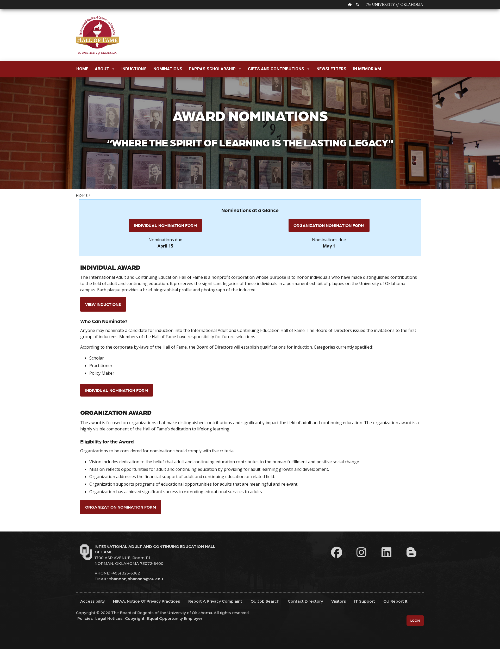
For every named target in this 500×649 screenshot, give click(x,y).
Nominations (167, 68)
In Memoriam (367, 68)
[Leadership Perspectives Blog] (411, 552)
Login (415, 620)
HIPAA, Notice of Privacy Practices (146, 601)
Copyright (135, 618)
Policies (85, 618)
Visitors (338, 601)
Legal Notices (108, 618)
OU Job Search (265, 601)
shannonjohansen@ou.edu (136, 579)
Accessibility (92, 601)
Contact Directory (305, 601)
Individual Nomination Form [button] (165, 225)
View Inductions (103, 304)
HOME (82, 195)
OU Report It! (396, 601)
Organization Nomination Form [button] (328, 225)
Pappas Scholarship (212, 68)
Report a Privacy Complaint (215, 601)
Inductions (134, 68)
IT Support (364, 601)
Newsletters (331, 68)
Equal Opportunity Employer (174, 618)
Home (82, 68)
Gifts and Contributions (276, 68)
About (102, 68)
